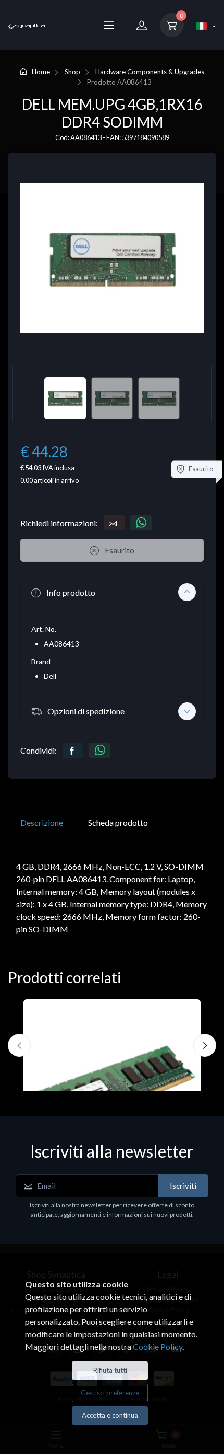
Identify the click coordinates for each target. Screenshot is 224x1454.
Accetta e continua (110, 1415)
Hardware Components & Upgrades (149, 71)
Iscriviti (183, 1186)
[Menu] (109, 25)
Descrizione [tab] (41, 822)
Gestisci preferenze (110, 1393)
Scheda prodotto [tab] (118, 822)
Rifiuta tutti (110, 1370)
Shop (72, 71)
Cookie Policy (157, 1347)
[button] (112, 592)
